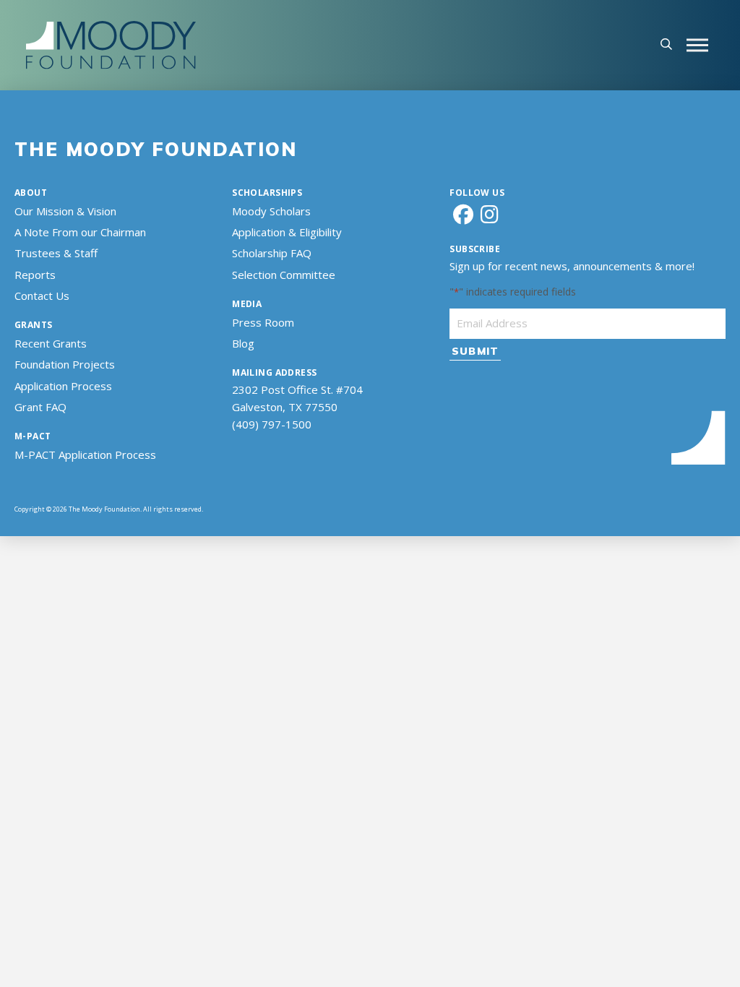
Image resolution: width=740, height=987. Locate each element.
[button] (666, 45)
